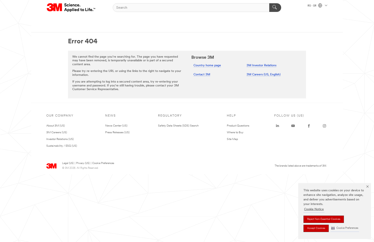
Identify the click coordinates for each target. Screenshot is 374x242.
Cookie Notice (314, 209)
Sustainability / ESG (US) (61, 146)
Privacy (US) (83, 163)
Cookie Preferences (103, 163)
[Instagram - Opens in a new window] (324, 126)
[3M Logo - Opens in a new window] (71, 7)
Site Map (232, 139)
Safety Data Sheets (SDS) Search (178, 125)
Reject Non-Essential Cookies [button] (323, 219)
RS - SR (312, 6)
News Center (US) (116, 125)
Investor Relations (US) (60, 139)
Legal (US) (68, 163)
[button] (344, 228)
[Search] (275, 7)
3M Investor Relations (261, 65)
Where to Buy (235, 132)
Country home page (207, 65)
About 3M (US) (55, 125)
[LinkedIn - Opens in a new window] (277, 126)
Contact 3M (201, 74)
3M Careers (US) (56, 132)
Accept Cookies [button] (316, 228)
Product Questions (238, 125)
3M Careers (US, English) (263, 74)
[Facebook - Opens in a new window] (309, 126)
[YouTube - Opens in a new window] (293, 126)
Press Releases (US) (117, 132)
